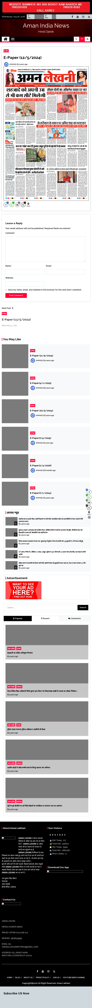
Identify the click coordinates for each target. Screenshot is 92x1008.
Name (8, 266)
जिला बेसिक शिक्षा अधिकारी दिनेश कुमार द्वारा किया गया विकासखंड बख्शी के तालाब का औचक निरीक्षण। (42, 691)
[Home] (5, 39)
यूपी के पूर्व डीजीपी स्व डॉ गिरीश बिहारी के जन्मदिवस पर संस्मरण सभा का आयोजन (34, 806)
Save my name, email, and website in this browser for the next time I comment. (45, 290)
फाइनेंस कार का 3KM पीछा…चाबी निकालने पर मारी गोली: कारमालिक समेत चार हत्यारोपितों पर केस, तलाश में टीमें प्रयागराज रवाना (51, 520)
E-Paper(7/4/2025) (40, 438)
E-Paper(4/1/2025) (40, 383)
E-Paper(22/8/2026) (31, 17)
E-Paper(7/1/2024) (40, 493)
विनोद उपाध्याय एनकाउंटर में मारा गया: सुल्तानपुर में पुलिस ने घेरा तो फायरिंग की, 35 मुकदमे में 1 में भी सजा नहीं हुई (51, 541)
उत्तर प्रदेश (11, 648)
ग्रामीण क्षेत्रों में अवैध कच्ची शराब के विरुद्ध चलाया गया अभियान (28, 767)
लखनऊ (19, 687)
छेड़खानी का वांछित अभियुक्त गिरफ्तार (20, 653)
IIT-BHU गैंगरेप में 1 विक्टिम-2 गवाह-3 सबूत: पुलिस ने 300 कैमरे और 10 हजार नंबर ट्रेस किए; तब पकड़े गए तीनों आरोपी (52, 553)
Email (49, 266)
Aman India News (46, 25)
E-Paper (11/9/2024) (41, 355)
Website (9, 278)
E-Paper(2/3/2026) (40, 465)
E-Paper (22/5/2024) (41, 410)
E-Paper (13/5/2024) (16, 319)
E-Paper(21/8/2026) (48, 17)
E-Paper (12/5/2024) (22, 57)
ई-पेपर (6, 51)
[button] (76, 39)
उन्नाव (19, 648)
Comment (9, 233)
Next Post (6, 308)
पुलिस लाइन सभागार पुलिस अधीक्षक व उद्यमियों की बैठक (26, 729)
